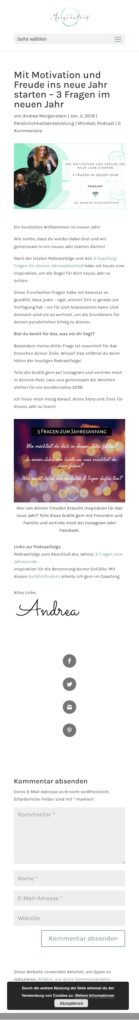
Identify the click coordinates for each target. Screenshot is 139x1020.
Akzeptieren (71, 1003)
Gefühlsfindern (44, 576)
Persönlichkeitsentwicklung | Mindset (54, 123)
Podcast (105, 123)
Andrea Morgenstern (45, 116)
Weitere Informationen (94, 995)
